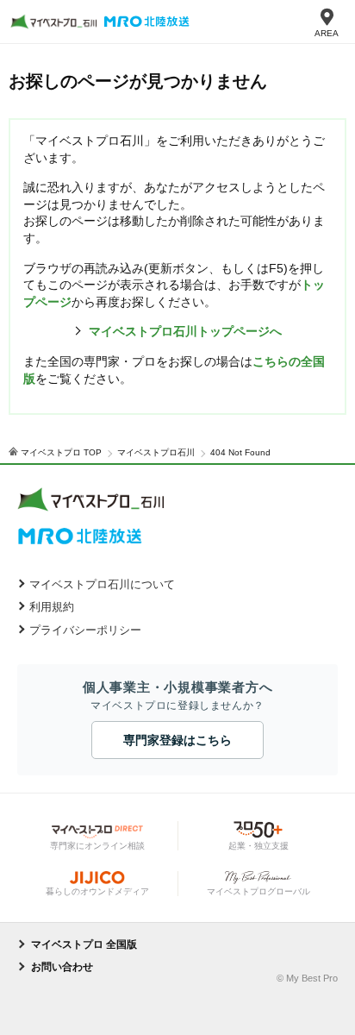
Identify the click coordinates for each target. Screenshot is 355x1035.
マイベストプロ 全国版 (84, 944)
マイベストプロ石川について (102, 584)
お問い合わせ (62, 967)
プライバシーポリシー (85, 630)
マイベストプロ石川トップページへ (185, 331)
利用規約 (51, 606)
